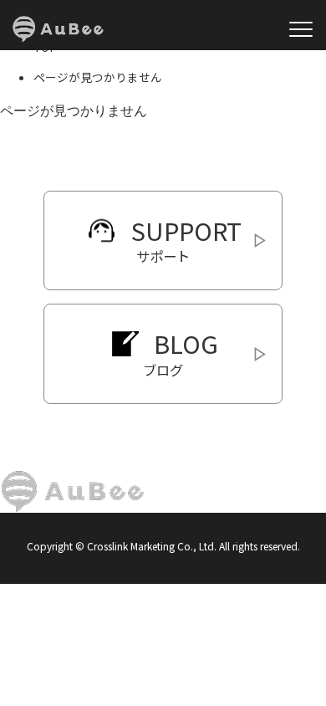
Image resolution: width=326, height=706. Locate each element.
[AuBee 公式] (58, 29)
